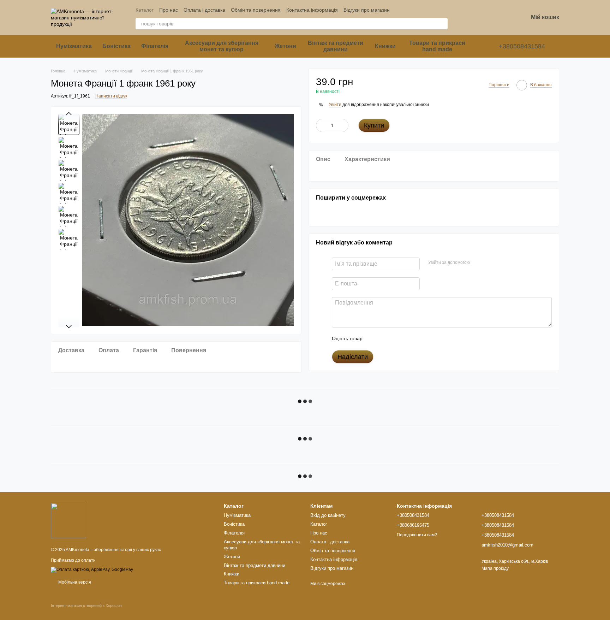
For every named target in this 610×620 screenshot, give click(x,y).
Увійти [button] (335, 104)
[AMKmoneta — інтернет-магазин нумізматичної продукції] (68, 520)
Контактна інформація (312, 10)
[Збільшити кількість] (343, 125)
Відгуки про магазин (366, 10)
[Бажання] (485, 17)
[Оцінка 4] (408, 338)
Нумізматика (74, 46)
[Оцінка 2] (385, 338)
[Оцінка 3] (396, 338)
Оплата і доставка (204, 10)
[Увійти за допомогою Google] (489, 262)
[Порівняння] (467, 17)
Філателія (154, 46)
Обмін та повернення (256, 10)
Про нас (168, 10)
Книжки (385, 46)
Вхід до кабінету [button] (328, 515)
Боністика (116, 46)
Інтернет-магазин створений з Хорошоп (86, 605)
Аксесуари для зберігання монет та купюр (221, 46)
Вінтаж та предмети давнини (335, 46)
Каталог (145, 10)
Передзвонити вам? (417, 534)
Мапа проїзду (495, 568)
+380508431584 (522, 46)
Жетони (285, 46)
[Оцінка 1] (374, 338)
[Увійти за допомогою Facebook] (477, 262)
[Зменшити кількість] (321, 125)
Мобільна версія (74, 582)
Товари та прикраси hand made (437, 46)
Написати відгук (111, 96)
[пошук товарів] (442, 23)
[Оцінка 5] (419, 338)
